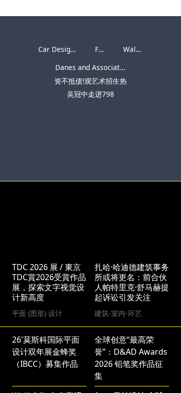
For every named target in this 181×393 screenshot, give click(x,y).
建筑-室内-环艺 (118, 313)
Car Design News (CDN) (76, 49)
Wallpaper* (141, 49)
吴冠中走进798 (90, 94)
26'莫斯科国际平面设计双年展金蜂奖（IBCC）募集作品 (45, 351)
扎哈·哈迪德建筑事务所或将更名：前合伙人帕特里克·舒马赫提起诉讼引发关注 (132, 282)
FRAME (106, 49)
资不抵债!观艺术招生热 (90, 81)
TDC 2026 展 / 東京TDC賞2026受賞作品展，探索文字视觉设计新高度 (49, 282)
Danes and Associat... (90, 67)
